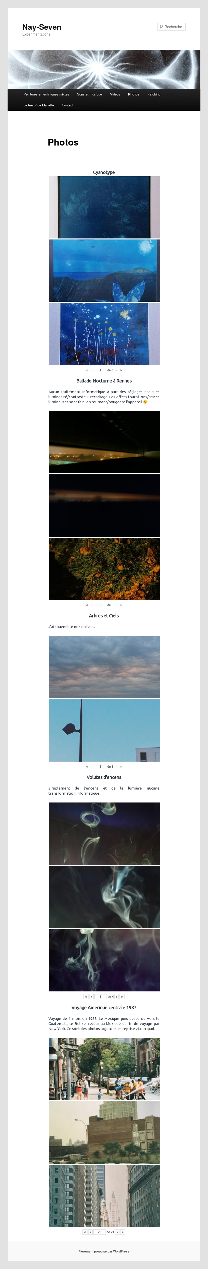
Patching (153, 94)
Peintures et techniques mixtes (46, 94)
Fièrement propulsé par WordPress (104, 1251)
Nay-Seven (41, 26)
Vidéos (115, 94)
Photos (133, 94)
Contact (67, 105)
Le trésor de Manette (39, 105)
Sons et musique (89, 94)
